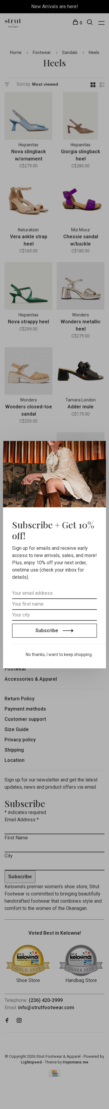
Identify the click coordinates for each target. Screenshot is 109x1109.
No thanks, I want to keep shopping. (59, 654)
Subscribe (47, 630)
